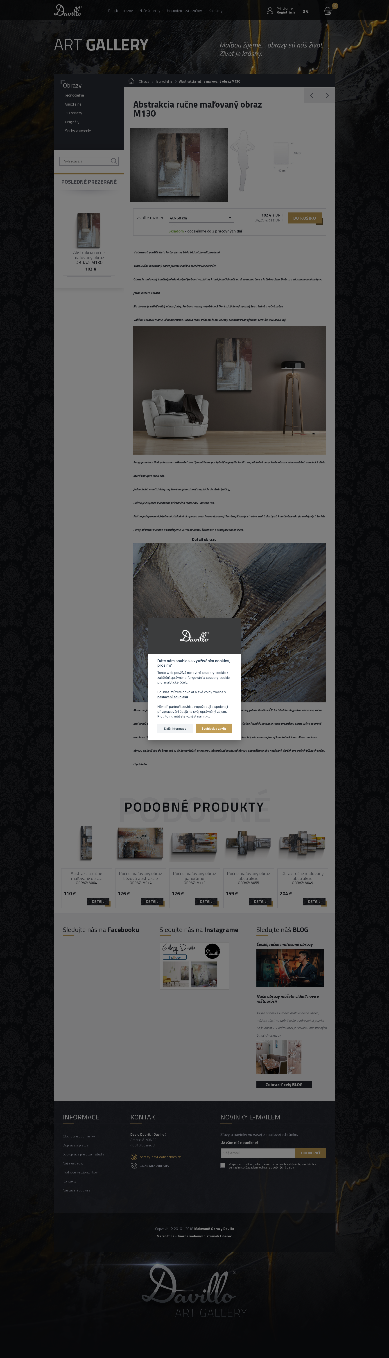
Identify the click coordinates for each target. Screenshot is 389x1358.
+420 (154, 1166)
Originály (72, 122)
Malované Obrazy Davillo (214, 1228)
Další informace (175, 728)
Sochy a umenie (78, 131)
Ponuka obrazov (120, 10)
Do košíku (304, 218)
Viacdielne (73, 104)
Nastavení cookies (76, 1190)
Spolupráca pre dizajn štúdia (83, 1154)
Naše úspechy (150, 10)
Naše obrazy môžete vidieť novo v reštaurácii (287, 999)
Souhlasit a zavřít (213, 728)
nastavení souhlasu (172, 697)
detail (98, 901)
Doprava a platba (75, 1145)
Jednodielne (74, 95)
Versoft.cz (165, 1236)
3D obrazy (73, 113)
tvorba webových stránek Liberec (205, 1236)
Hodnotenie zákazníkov (184, 10)
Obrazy (72, 85)
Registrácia (286, 12)
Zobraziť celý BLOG (284, 1084)
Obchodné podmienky (79, 1136)
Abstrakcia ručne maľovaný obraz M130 (209, 81)
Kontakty (215, 10)
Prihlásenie (285, 8)
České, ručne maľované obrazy (284, 944)
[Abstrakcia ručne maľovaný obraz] (179, 165)
